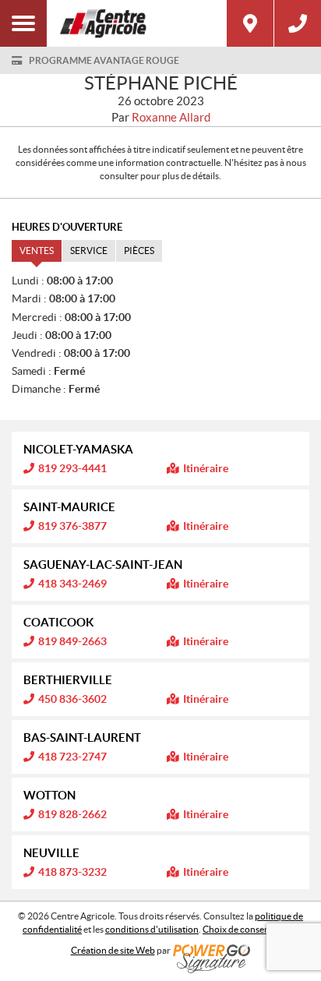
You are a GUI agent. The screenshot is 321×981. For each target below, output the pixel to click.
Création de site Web (113, 950)
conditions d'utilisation (152, 929)
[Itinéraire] (250, 23)
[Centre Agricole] (137, 23)
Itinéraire (205, 468)
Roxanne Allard (171, 117)
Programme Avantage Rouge (104, 60)
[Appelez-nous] (297, 23)
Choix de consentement (250, 929)
